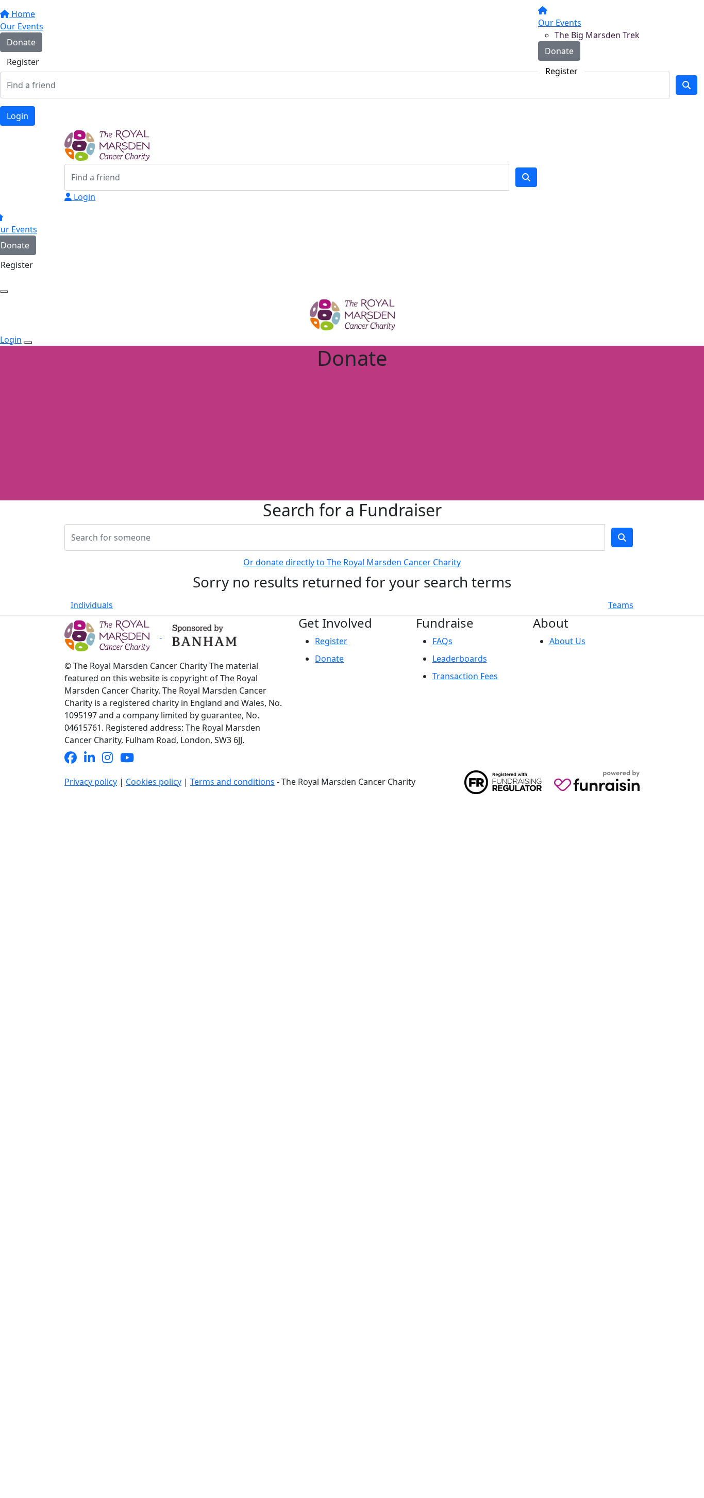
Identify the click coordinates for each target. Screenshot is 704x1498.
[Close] (28, 342)
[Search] (526, 177)
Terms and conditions (232, 781)
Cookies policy (153, 781)
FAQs (442, 641)
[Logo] (103, 41)
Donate (559, 51)
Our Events (559, 22)
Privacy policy (90, 781)
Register (561, 71)
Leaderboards (459, 658)
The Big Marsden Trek (597, 35)
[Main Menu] (4, 291)
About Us (567, 641)
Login (17, 116)
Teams (620, 605)
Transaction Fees (465, 676)
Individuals (92, 605)
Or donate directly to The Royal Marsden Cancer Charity (352, 562)
